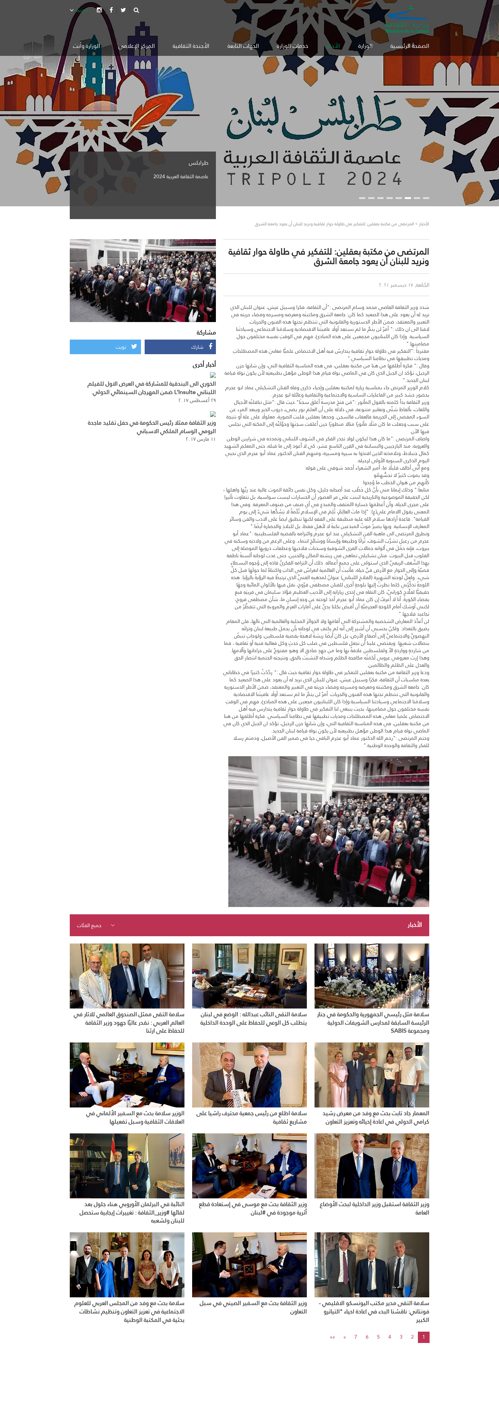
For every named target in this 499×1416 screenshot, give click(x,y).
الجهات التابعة (243, 45)
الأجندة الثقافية (191, 45)
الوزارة (365, 45)
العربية (81, 9)
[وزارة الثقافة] (407, 19)
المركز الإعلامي (136, 45)
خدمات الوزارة (292, 45)
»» (332, 1337)
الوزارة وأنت (86, 45)
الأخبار (333, 45)
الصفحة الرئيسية (410, 45)
